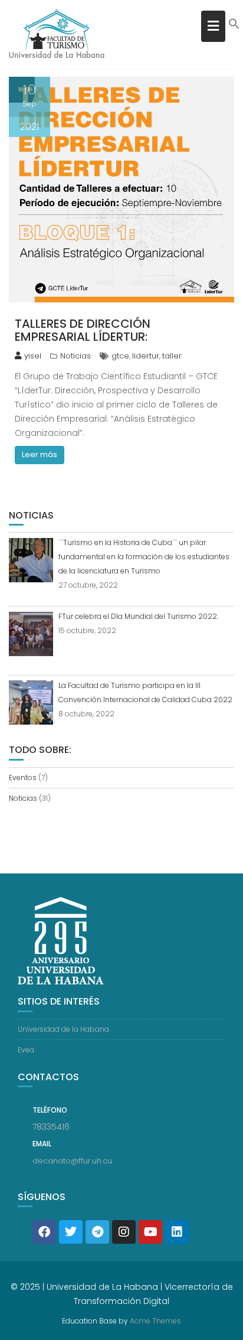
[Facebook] (44, 1232)
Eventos (23, 777)
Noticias (75, 355)
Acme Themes (155, 1321)
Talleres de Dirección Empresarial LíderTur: (82, 330)
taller (172, 355)
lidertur (145, 355)
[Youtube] (150, 1232)
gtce (120, 355)
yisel (32, 355)
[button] (234, 27)
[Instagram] (124, 1232)
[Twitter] (71, 1232)
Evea (26, 1050)
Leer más (39, 454)
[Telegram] (97, 1232)
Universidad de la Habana (63, 1029)
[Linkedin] (177, 1232)
